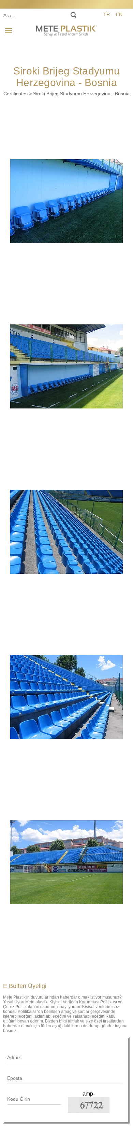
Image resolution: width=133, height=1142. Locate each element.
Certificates (15, 93)
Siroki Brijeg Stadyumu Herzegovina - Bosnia (81, 93)
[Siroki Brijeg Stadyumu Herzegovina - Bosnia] (66, 201)
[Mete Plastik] (66, 29)
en (119, 14)
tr (106, 14)
